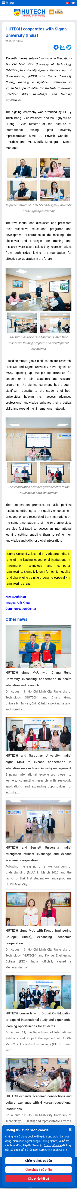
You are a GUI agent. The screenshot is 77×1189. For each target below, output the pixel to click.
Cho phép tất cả (38, 1178)
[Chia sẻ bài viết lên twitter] (68, 47)
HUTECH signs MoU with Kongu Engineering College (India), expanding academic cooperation (38, 937)
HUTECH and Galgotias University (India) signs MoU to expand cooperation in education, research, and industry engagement (38, 762)
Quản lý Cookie (53, 1145)
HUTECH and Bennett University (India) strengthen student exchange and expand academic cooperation (38, 854)
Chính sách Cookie (56, 1149)
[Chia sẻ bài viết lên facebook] (56, 47)
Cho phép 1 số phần (38, 1169)
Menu (9, 3)
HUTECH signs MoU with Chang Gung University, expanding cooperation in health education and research (38, 679)
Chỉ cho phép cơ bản (38, 1160)
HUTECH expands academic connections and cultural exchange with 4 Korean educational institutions (38, 1102)
